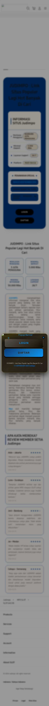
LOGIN (24, 343)
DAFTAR (24, 352)
